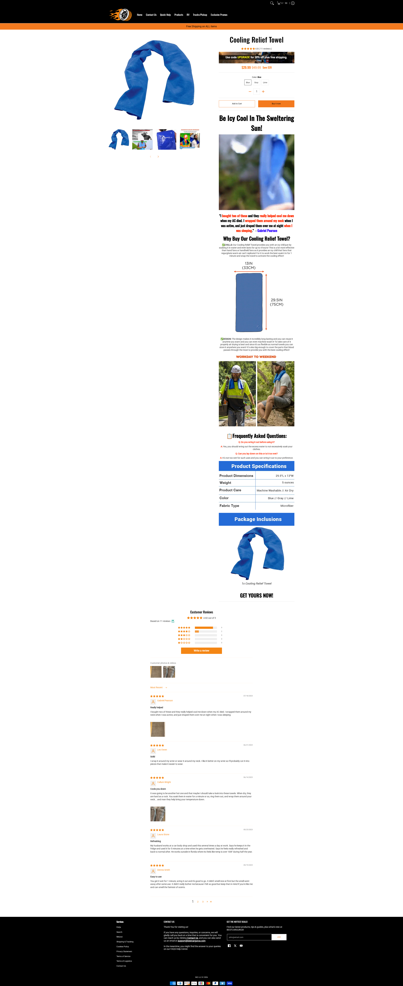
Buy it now (276, 104)
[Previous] (110, 80)
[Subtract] (250, 91)
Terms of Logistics (124, 961)
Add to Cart (237, 104)
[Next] (197, 80)
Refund (119, 937)
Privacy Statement (124, 951)
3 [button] (203, 901)
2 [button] (198, 901)
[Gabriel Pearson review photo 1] (157, 729)
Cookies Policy (122, 947)
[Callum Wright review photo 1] (157, 814)
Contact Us (121, 966)
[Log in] (293, 3)
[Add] (263, 91)
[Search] (272, 3)
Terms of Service (123, 956)
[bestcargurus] (120, 14)
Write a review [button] (201, 650)
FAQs (118, 927)
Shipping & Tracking (124, 942)
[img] (157, 696)
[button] (248, 48)
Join (279, 937)
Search (119, 932)
